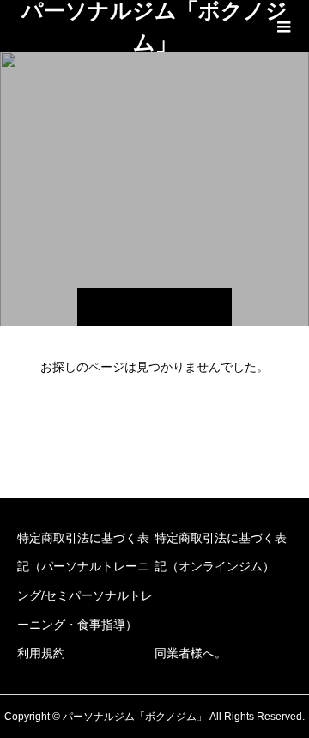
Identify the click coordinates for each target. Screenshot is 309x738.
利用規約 (41, 653)
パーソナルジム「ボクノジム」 (154, 26)
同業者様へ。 (190, 653)
